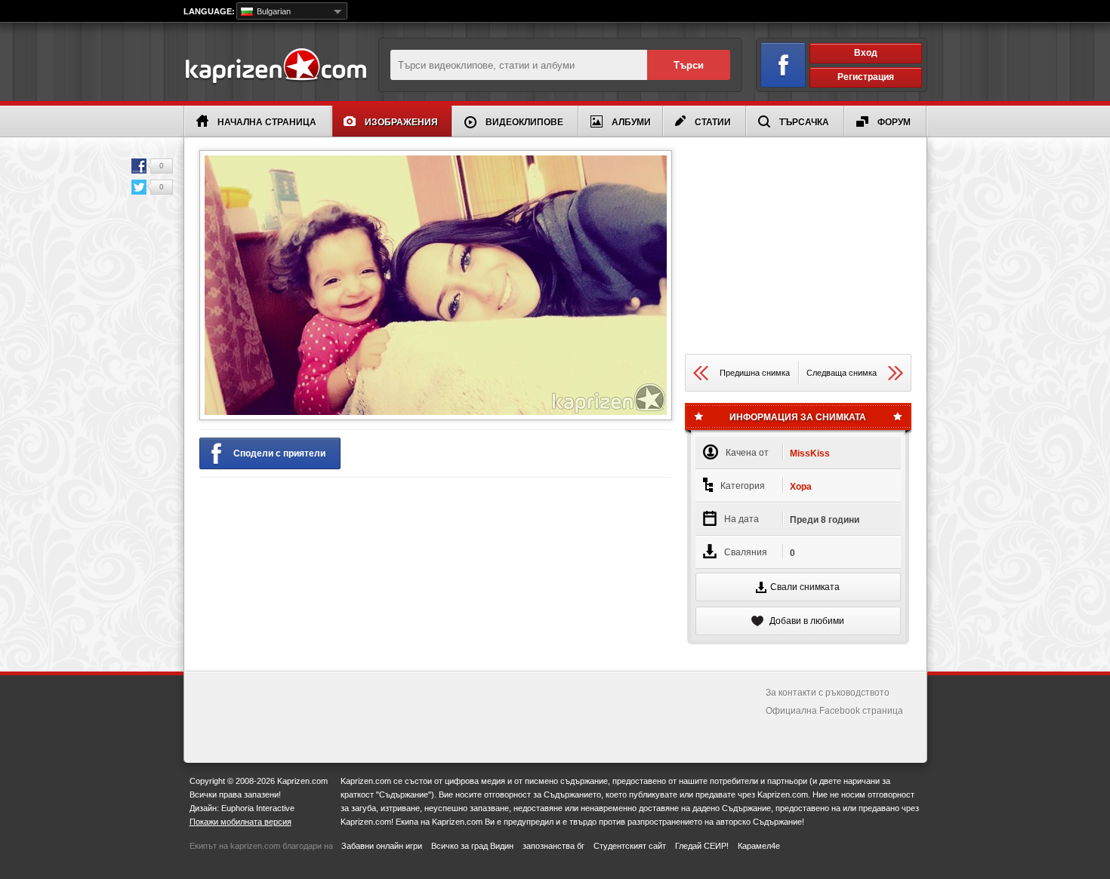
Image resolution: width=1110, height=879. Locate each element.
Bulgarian (272, 11)
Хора (801, 486)
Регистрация (865, 77)
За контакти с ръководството (828, 692)
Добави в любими (805, 621)
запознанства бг (553, 845)
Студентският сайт (630, 845)
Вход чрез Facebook (783, 65)
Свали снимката (805, 587)
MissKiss (810, 453)
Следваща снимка (841, 372)
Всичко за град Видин (472, 845)
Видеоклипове (524, 122)
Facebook (138, 166)
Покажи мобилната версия (240, 821)
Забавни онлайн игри (381, 845)
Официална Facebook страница (834, 710)
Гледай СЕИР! (702, 845)
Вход (865, 53)
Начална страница (266, 122)
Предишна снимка (755, 372)
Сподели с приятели (279, 453)
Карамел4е (759, 845)
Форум (894, 122)
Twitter (138, 187)
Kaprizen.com (275, 67)
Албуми (631, 122)
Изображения (401, 122)
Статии (713, 122)
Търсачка (804, 122)
